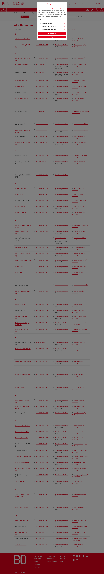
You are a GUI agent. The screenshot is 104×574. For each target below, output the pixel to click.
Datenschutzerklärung (57, 9)
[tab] (52, 23)
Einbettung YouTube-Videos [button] (49, 29)
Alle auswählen (46, 20)
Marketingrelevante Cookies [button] (49, 26)
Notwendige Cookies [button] (47, 23)
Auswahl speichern (52, 37)
